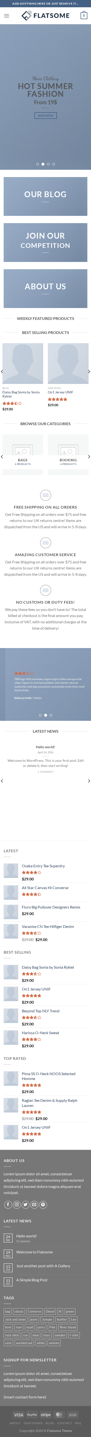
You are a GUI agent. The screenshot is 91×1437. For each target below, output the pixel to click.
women (54, 1343)
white (41, 1343)
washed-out (24, 1343)
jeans (34, 1319)
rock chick (12, 1335)
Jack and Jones (15, 1319)
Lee (73, 1319)
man (19, 1327)
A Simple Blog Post (32, 1279)
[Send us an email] (34, 1205)
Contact (64, 1423)
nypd (29, 1327)
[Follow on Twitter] (26, 1205)
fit (60, 1311)
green (70, 1311)
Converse (34, 1311)
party (41, 1327)
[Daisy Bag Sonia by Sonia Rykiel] (22, 363)
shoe (35, 1335)
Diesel (50, 1311)
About (15, 1423)
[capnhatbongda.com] (45, 16)
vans (8, 1343)
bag (7, 1311)
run (25, 1335)
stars (46, 1335)
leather (62, 1319)
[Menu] (6, 16)
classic (19, 1311)
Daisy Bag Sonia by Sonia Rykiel (21, 394)
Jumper (47, 1319)
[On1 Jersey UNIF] (68, 363)
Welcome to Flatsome (34, 1252)
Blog (50, 1423)
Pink (52, 1327)
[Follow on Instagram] (17, 1205)
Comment (23, 1241)
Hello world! (45, 747)
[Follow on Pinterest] (43, 1205)
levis (8, 1327)
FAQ (78, 1423)
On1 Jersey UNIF (60, 392)
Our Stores (33, 1423)
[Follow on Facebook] (8, 1205)
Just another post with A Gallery (43, 1265)
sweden (60, 1335)
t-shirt (74, 1335)
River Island (68, 1327)
